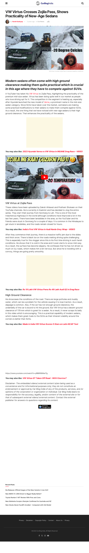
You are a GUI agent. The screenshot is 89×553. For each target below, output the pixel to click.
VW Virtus (33, 94)
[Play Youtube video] (44, 177)
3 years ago (31, 21)
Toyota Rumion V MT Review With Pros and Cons (23, 497)
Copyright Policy (40, 520)
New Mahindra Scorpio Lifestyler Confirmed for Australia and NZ (28, 501)
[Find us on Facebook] (39, 535)
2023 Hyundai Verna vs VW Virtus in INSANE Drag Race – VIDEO (53, 151)
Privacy (21, 520)
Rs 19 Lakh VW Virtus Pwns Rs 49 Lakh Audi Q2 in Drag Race (51, 289)
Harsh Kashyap (17, 21)
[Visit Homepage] (44, 3)
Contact (51, 520)
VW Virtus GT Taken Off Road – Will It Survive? (45, 378)
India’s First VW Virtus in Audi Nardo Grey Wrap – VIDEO (49, 229)
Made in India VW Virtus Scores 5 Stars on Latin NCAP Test (50, 324)
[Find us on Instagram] (45, 535)
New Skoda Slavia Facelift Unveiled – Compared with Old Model (28, 505)
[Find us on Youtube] (48, 535)
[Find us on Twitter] (42, 535)
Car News (40, 21)
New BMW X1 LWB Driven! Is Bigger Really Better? (23, 494)
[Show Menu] (6, 3)
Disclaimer (29, 520)
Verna (46, 102)
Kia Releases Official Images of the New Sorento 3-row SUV (26, 490)
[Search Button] (82, 3)
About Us (59, 520)
